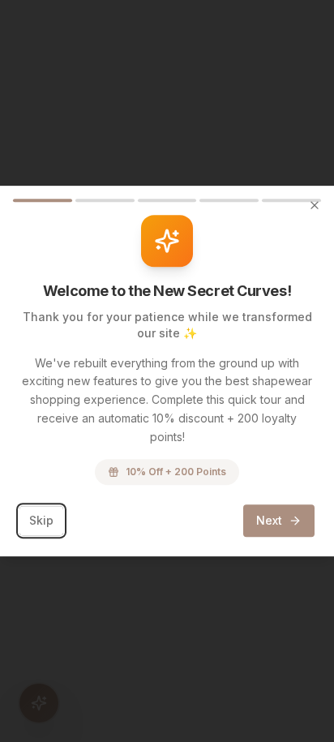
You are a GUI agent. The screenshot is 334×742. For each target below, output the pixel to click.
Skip (41, 520)
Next (269, 520)
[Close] (314, 205)
